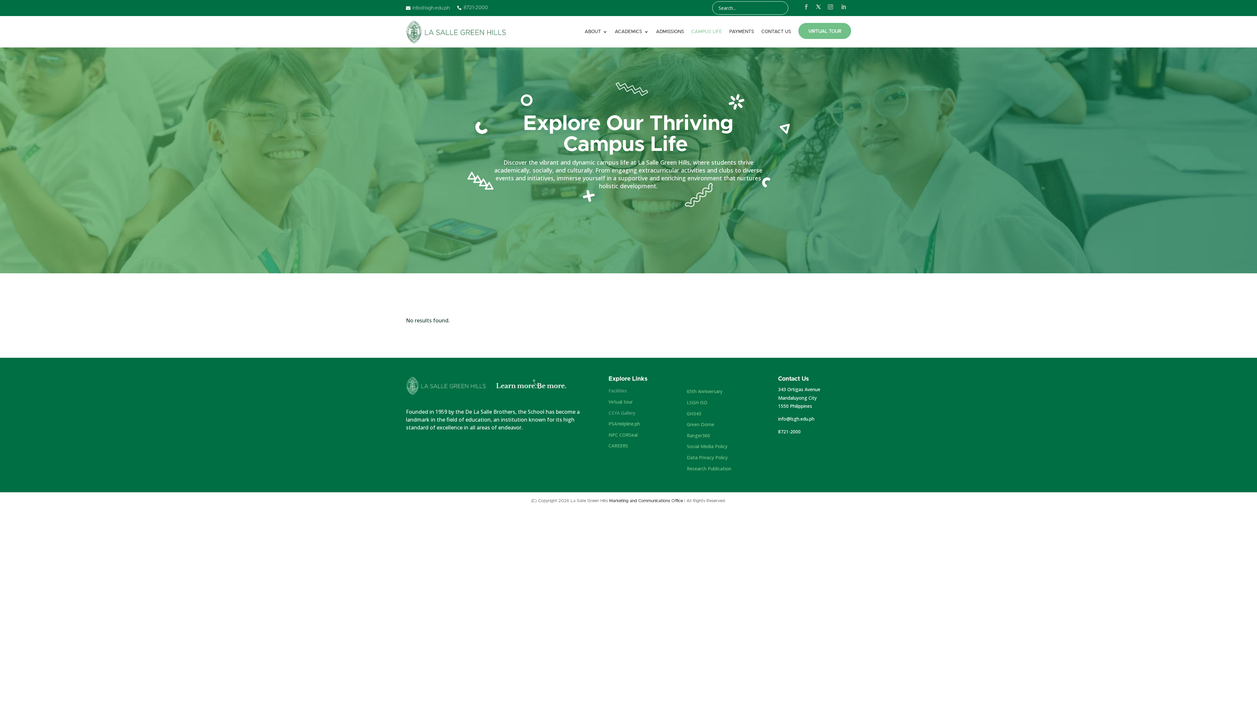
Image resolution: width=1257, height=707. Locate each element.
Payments (741, 31)
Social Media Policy (707, 446)
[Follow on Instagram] (830, 7)
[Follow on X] (818, 7)
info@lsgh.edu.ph (796, 419)
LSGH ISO (697, 402)
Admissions (670, 31)
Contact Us (776, 31)
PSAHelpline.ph (624, 424)
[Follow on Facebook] (806, 7)
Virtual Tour (824, 31)
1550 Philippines (795, 406)
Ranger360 (698, 435)
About (593, 31)
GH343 (694, 413)
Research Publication (709, 468)
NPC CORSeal (623, 435)
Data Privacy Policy (707, 457)
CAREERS (618, 446)
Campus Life (706, 31)
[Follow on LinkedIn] (843, 7)
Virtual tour (621, 402)
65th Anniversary (704, 391)
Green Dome (700, 424)
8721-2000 (789, 431)
